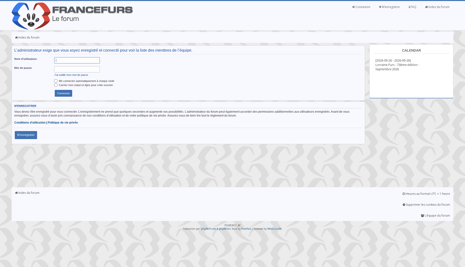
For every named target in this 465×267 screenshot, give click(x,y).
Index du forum (439, 7)
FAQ (413, 7)
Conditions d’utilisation (30, 122)
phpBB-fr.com (208, 228)
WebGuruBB (274, 228)
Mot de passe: (23, 67)
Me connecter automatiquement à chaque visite (86, 80)
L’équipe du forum (437, 215)
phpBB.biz (225, 228)
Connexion (362, 7)
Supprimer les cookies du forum (427, 205)
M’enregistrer (390, 7)
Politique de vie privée (63, 122)
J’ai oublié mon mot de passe (71, 74)
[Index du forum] (72, 28)
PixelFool (246, 228)
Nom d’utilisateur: (25, 58)
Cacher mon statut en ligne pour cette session (85, 85)
